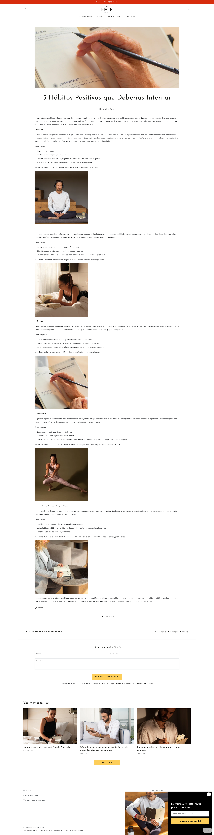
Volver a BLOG (108, 617)
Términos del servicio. (144, 683)
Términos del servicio (76, 830)
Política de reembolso (45, 830)
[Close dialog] (209, 794)
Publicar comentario (107, 677)
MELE (30, 827)
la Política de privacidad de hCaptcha (117, 683)
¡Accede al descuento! (190, 821)
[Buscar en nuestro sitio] (25, 9)
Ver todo (107, 762)
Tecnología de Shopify (30, 830)
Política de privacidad (61, 830)
